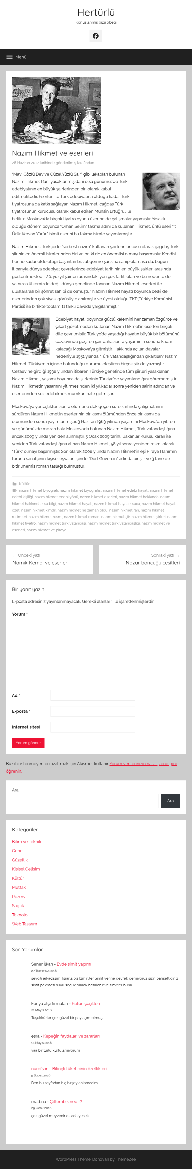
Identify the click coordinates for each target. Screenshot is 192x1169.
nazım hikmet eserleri (98, 497)
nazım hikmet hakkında (138, 497)
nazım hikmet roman (82, 517)
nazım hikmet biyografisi (80, 490)
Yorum (20, 614)
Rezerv (19, 896)
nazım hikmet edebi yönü (56, 497)
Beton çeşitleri (86, 1003)
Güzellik (20, 859)
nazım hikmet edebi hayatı (125, 490)
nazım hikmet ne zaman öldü (83, 510)
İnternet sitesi (26, 726)
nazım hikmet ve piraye (46, 530)
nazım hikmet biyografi (38, 490)
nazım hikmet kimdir (38, 510)
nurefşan (39, 1068)
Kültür (24, 484)
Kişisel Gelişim (26, 868)
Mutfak (19, 887)
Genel (18, 850)
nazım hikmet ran (124, 510)
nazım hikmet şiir (115, 517)
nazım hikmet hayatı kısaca (117, 503)
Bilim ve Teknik (26, 841)
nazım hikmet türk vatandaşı (62, 523)
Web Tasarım (24, 923)
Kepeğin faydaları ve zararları (71, 1036)
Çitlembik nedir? (66, 1101)
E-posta (21, 711)
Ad (16, 695)
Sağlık (18, 905)
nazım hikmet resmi (45, 517)
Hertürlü (96, 12)
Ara (15, 789)
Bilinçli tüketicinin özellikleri (79, 1068)
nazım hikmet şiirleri (149, 517)
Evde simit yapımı (74, 964)
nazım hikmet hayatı (75, 503)
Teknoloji (21, 914)
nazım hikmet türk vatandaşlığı (114, 523)
